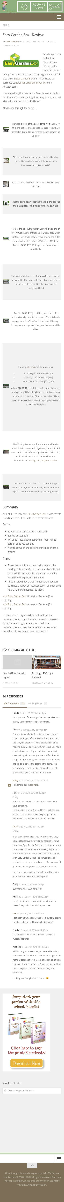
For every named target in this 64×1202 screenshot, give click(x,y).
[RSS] (35, 1192)
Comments (16, 703)
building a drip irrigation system (43, 460)
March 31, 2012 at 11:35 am (34, 780)
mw (14, 913)
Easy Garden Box (24, 78)
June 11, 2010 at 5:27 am (31, 913)
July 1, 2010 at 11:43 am (32, 826)
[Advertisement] (28, 1123)
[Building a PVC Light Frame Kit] (46, 662)
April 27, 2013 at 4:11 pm (34, 713)
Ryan (15, 826)
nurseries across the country (30, 82)
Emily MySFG (12, 41)
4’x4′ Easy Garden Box (14, 596)
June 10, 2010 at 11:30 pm (35, 930)
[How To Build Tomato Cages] (17, 662)
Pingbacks (39, 703)
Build (6, 25)
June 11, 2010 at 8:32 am (36, 897)
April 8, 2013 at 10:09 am (35, 730)
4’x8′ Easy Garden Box (14, 604)
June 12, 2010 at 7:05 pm (33, 884)
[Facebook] (29, 1192)
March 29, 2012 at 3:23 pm (33, 793)
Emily (15, 780)
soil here (34, 785)
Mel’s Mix (31, 367)
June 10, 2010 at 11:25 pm (36, 947)
